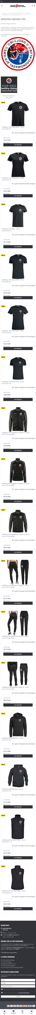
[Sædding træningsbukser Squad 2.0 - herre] (18, 572)
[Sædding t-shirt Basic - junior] (18, 215)
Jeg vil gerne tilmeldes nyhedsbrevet (19, 989)
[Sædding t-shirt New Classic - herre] (18, 114)
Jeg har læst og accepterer (16, 992)
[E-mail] (18, 983)
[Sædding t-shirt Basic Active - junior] (18, 368)
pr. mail (27, 29)
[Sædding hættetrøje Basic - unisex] (18, 725)
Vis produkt (18, 145)
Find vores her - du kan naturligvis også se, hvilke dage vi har (18, 948)
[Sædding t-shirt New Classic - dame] (18, 164)
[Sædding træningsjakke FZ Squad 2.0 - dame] (18, 470)
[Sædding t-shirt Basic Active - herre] (18, 266)
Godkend (18, 996)
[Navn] (18, 980)
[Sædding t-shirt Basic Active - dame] (18, 317)
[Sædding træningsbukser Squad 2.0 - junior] (18, 674)
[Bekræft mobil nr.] (18, 986)
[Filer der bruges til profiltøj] (9, 85)
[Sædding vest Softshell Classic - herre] (18, 826)
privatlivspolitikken (24, 992)
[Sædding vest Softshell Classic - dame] (18, 877)
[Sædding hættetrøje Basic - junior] (18, 776)
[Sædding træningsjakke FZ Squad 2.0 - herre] (18, 419)
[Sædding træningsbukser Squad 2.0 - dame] (18, 623)
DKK (1, 1)
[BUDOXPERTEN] (18, 5)
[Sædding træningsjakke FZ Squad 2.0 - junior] (18, 521)
